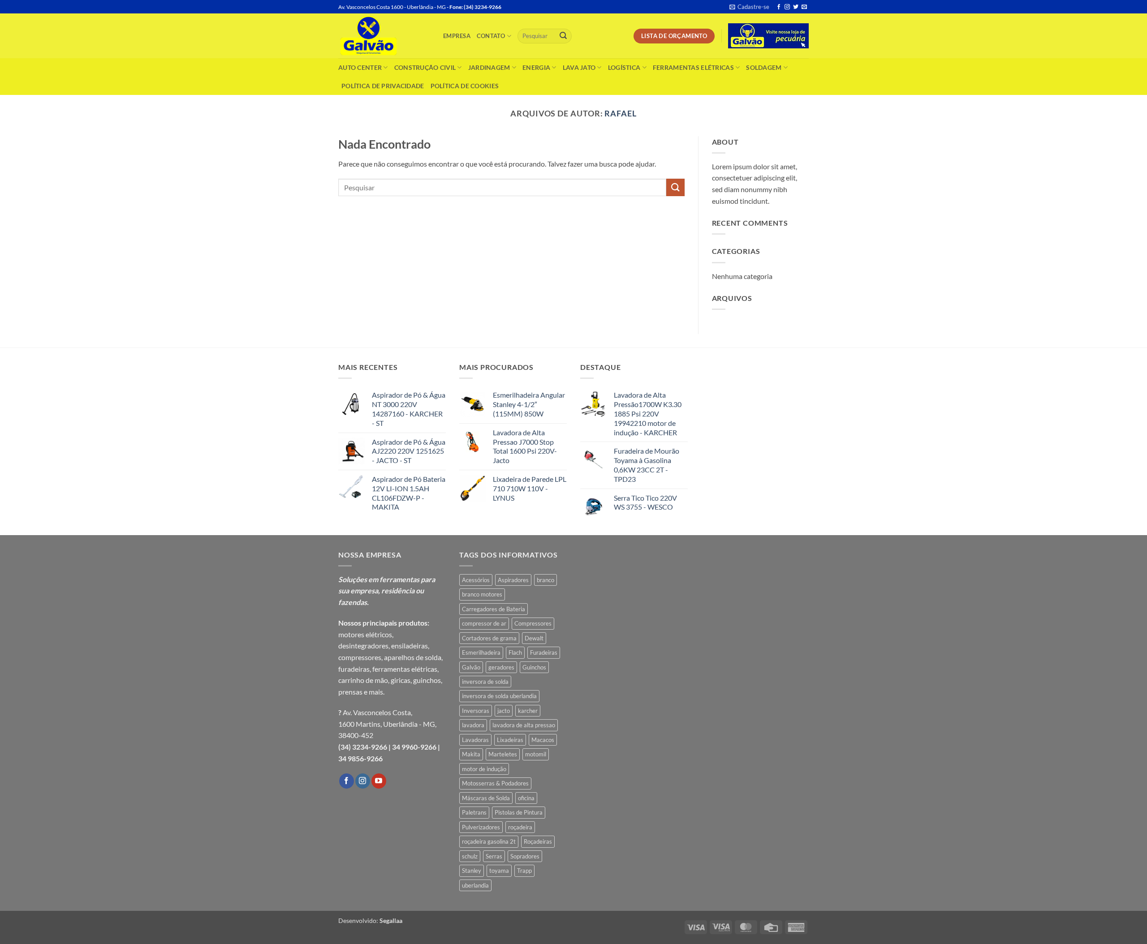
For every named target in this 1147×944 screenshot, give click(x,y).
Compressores (533, 623)
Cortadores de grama (489, 638)
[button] (749, 6)
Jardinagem (489, 67)
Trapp (524, 870)
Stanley (471, 870)
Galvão (471, 667)
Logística (624, 67)
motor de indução (484, 768)
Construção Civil (425, 67)
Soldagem (763, 67)
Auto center (360, 67)
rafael (620, 113)
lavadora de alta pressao (523, 725)
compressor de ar (484, 623)
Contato (491, 35)
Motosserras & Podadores (495, 783)
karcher (528, 710)
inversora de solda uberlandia (499, 695)
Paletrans (474, 812)
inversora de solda (485, 681)
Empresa (456, 35)
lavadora (473, 725)
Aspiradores (513, 580)
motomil (535, 754)
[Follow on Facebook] (778, 7)
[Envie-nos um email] (804, 7)
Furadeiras (543, 652)
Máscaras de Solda (486, 798)
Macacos (542, 739)
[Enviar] (563, 36)
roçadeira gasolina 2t (489, 841)
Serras (494, 856)
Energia (536, 67)
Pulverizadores (481, 827)
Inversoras (475, 710)
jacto (503, 710)
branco (545, 580)
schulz (470, 856)
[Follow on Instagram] (787, 7)
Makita (471, 754)
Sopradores (524, 856)
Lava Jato (579, 67)
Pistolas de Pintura (519, 812)
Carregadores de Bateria (493, 609)
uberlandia (475, 885)
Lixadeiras (510, 739)
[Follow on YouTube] (378, 781)
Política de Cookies (465, 86)
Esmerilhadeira (481, 652)
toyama (499, 870)
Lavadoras (475, 739)
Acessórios (476, 580)
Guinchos (534, 667)
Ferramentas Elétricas (693, 67)
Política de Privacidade (382, 86)
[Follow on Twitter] (795, 7)
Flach (515, 652)
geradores (501, 667)
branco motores (482, 594)
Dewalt (534, 638)
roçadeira (520, 827)
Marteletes (502, 754)
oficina (526, 798)
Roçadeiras (538, 841)
